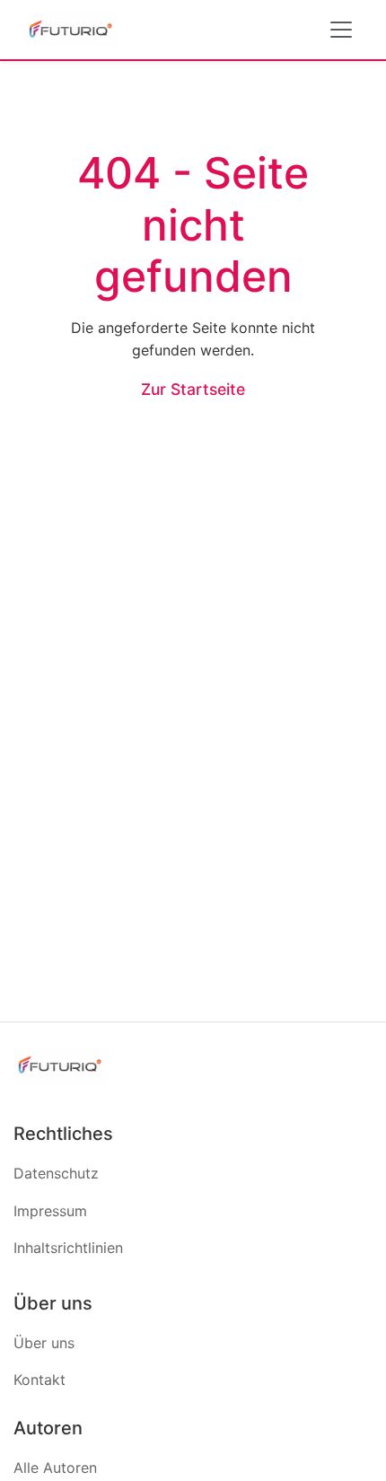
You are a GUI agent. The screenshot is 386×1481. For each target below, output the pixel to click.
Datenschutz (56, 1173)
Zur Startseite (193, 389)
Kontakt (39, 1380)
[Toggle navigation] (341, 30)
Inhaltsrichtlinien (68, 1248)
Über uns (44, 1343)
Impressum (50, 1211)
